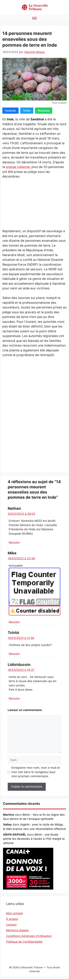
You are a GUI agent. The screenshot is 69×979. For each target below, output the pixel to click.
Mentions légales (17, 930)
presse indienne (18, 167)
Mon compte (14, 913)
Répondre (14, 542)
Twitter (27, 110)
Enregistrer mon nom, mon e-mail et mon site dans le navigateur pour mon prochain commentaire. (35, 772)
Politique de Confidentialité (24, 941)
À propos (12, 919)
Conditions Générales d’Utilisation (29, 936)
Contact (11, 924)
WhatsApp (44, 110)
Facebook (10, 110)
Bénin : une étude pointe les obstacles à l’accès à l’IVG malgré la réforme (34, 839)
